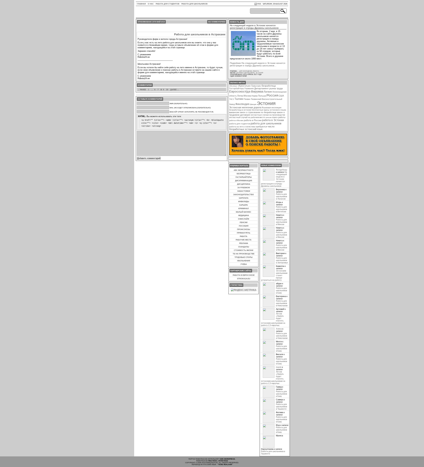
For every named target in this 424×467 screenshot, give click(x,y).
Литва (240, 96)
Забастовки (243, 191)
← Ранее (142, 90)
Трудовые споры (244, 257)
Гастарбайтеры (236, 88)
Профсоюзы (243, 229)
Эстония (259, 73)
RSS (259, 4)
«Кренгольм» (244, 86)
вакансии (234, 112)
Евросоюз (236, 91)
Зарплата (243, 198)
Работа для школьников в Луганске (281, 196)
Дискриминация (243, 181)
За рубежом (243, 188)
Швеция (253, 104)
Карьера (243, 205)
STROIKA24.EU (243, 279)
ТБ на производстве (243, 254)
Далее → (174, 90)
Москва (247, 96)
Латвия (268, 91)
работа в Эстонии (273, 120)
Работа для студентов (167, 4)
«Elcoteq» (233, 86)
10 (167, 90)
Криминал (243, 208)
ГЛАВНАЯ (141, 4)
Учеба (243, 264)
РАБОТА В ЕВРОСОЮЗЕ (244, 275)
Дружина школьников (245, 73)
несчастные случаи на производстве (268, 115)
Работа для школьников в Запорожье (282, 260)
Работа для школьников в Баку (281, 290)
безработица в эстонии (240, 110)
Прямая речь (243, 233)
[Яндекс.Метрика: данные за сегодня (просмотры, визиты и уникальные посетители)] (243, 290)
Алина (279, 329)
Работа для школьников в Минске (281, 222)
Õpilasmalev (256, 86)
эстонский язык (254, 129)
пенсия (268, 117)
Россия (272, 95)
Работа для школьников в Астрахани (199, 34)
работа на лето (236, 127)
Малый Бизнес (243, 212)
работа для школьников (266, 123)
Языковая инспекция (271, 107)
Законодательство (243, 195)
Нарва (255, 96)
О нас (151, 4)
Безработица (269, 86)
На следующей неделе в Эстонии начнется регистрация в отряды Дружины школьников (254, 26)
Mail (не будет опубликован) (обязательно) (190, 108)
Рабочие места (243, 240)
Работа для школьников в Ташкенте (281, 406)
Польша (262, 96)
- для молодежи (245, 71)
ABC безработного (243, 170)
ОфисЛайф (243, 219)
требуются (261, 126)
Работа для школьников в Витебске (281, 209)
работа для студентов (239, 124)
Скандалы (243, 247)
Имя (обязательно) (178, 103)
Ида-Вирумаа (253, 91)
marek (279, 367)
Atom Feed (223, 461)
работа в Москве (236, 120)
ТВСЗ (231, 99)
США (281, 95)
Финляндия (242, 103)
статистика (249, 126)
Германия (249, 88)
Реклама (243, 243)
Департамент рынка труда (268, 88)
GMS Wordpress (227, 459)
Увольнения (243, 261)
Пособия (243, 226)
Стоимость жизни (243, 250)
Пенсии (243, 222)
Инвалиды (243, 201)
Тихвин (247, 99)
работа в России (253, 120)
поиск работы (278, 117)
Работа (256, 71)
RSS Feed (212, 461)
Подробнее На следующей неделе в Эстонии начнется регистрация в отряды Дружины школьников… (257, 64)
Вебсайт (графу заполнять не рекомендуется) (191, 112)
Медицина (243, 215)
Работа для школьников (194, 4)
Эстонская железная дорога (245, 107)
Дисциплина (243, 184)
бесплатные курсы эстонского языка (269, 110)
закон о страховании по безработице (258, 112)
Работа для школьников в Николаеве (282, 303)
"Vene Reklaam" (225, 464)
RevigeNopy (281, 170)
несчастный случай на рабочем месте (247, 117)
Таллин (239, 98)
